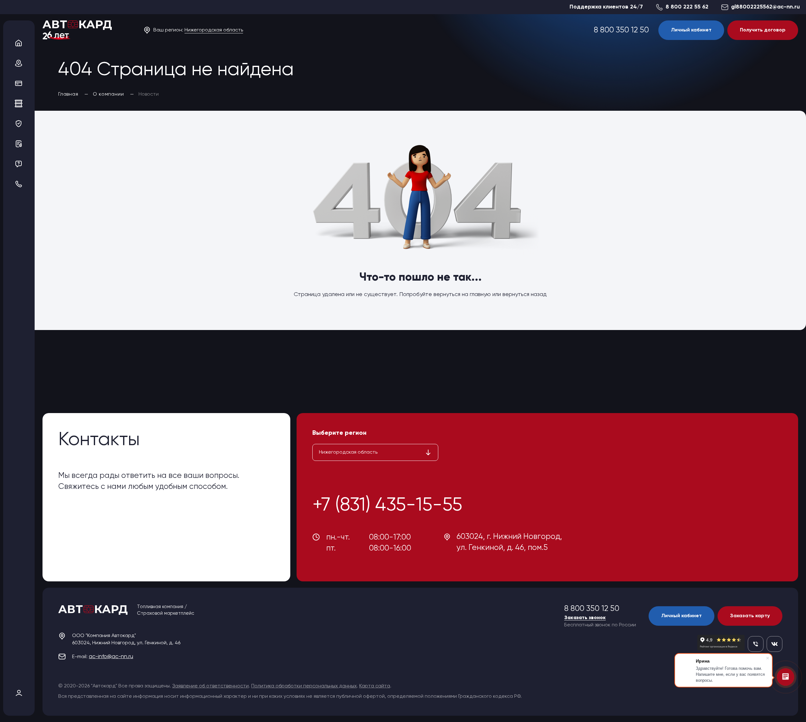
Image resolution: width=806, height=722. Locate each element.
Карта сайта (374, 686)
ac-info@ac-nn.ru (111, 656)
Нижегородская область (213, 30)
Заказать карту (750, 615)
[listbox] (375, 452)
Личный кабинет (691, 30)
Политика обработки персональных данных (304, 686)
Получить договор (763, 30)
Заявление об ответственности (210, 686)
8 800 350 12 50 (621, 30)
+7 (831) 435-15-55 (387, 505)
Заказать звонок (585, 617)
